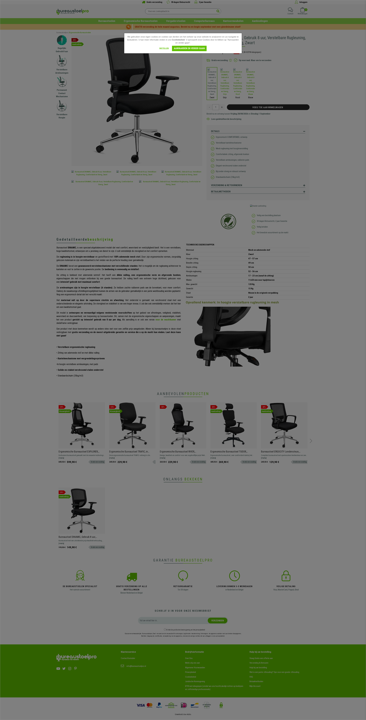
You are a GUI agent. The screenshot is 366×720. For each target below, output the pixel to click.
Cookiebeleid (178, 40)
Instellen (164, 48)
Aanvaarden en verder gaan (189, 48)
